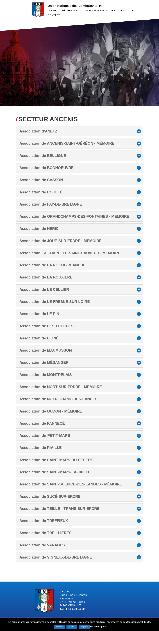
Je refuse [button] (71, 627)
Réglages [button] (84, 627)
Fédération (70, 10)
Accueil (53, 10)
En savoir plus (98, 626)
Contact (54, 15)
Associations (94, 10)
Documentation (122, 10)
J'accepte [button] (59, 627)
